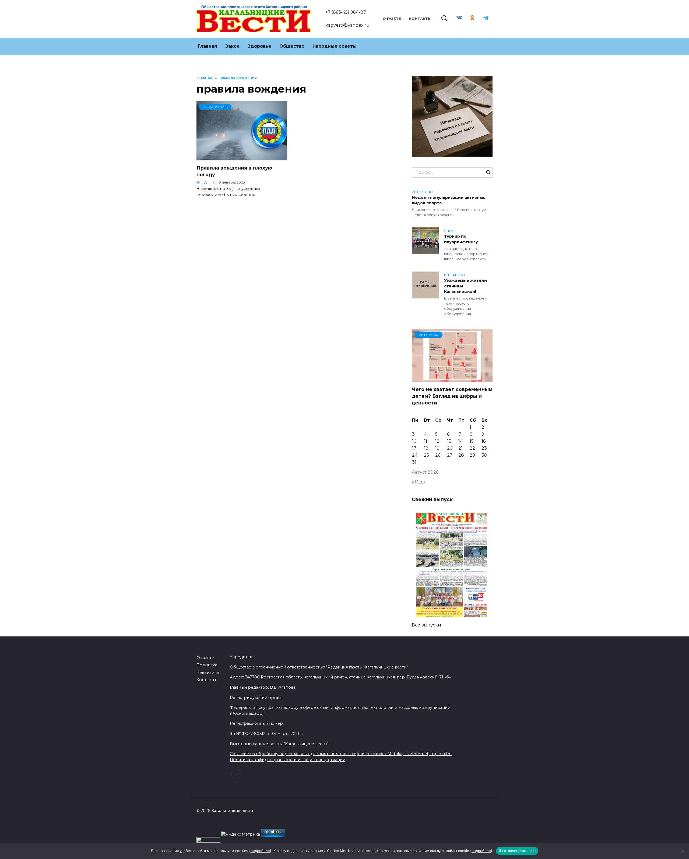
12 (437, 441)
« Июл (418, 481)
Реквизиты (207, 672)
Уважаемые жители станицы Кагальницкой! (465, 286)
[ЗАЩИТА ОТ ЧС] (241, 157)
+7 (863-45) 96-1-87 (345, 12)
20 (450, 448)
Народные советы (334, 46)
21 (460, 448)
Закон (232, 46)
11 (425, 441)
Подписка (206, 665)
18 (426, 448)
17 (414, 448)
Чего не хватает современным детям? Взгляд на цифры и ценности (452, 395)
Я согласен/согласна (517, 851)
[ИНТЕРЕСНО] (452, 378)
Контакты (420, 19)
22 (472, 448)
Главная (207, 46)
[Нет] (682, 851)
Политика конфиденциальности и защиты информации (287, 759)
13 (449, 441)
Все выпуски (426, 625)
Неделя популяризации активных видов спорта (448, 200)
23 (484, 448)
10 (414, 441)
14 (460, 441)
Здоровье (259, 46)
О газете (392, 19)
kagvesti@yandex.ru (347, 25)
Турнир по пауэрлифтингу (461, 239)
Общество (291, 46)
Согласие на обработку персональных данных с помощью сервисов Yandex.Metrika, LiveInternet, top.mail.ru (341, 753)
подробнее (260, 851)
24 (414, 455)
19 (437, 448)
